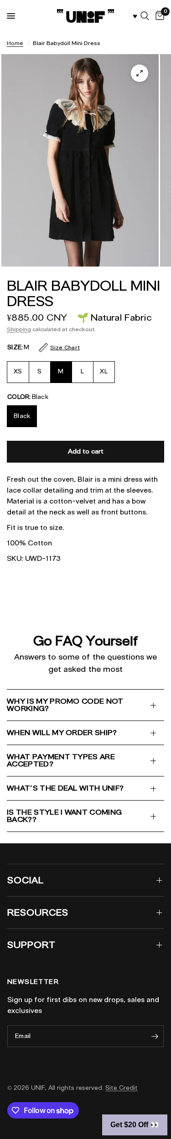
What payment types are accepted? (61, 760)
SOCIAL (25, 880)
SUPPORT (31, 944)
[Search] (144, 16)
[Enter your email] (154, 1036)
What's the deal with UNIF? (65, 788)
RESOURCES (37, 912)
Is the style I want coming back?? (64, 816)
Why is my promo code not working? (65, 705)
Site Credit (121, 1087)
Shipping (19, 329)
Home (15, 43)
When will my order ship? (62, 732)
